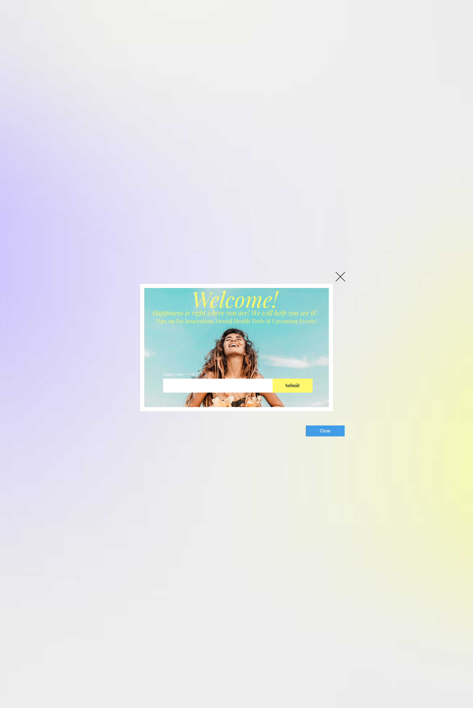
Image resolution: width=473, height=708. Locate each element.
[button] (340, 276)
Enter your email (179, 374)
